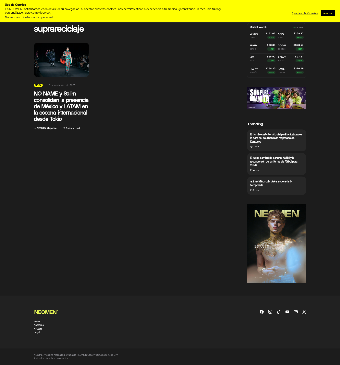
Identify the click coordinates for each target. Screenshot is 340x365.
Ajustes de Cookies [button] (305, 13)
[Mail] (296, 312)
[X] (304, 312)
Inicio (37, 321)
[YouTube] (287, 312)
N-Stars (38, 328)
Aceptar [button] (328, 13)
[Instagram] (270, 312)
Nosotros (39, 324)
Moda (38, 85)
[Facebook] (262, 312)
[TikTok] (279, 312)
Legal (37, 332)
